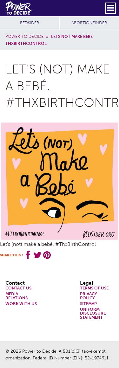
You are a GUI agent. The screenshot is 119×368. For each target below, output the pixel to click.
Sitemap (88, 304)
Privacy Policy (88, 296)
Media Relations (16, 296)
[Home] (18, 8)
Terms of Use (94, 288)
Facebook (28, 255)
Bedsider (29, 22)
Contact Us (18, 288)
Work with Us (21, 304)
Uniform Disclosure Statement (93, 314)
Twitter (37, 255)
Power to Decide (24, 36)
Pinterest (47, 255)
